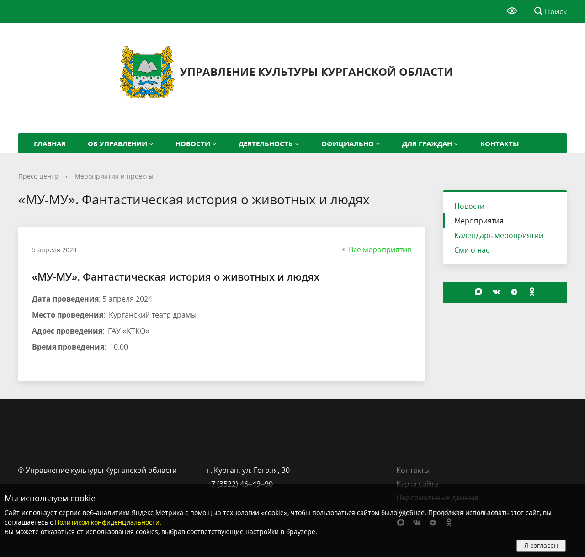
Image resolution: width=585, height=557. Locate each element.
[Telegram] (514, 300)
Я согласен (541, 545)
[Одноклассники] (532, 300)
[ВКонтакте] (496, 300)
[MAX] (478, 300)
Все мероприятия (380, 249)
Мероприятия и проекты (114, 176)
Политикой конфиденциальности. (108, 522)
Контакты (413, 470)
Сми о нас (471, 250)
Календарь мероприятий (498, 235)
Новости (469, 206)
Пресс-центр (38, 176)
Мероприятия (479, 221)
